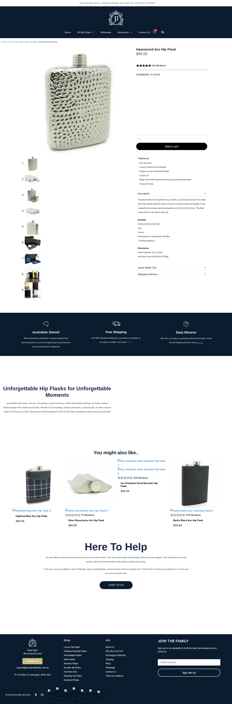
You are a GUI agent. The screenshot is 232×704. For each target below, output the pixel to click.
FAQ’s (108, 663)
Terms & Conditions (114, 675)
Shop (9, 42)
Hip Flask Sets (70, 671)
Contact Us (144, 32)
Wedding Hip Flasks (73, 675)
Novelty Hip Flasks (72, 667)
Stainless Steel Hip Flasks (75, 651)
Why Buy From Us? (114, 651)
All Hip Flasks (84, 32)
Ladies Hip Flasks (30, 42)
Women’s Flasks (71, 663)
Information (123, 32)
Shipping (110, 659)
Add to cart (171, 146)
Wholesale (106, 32)
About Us (110, 647)
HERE (129, 342)
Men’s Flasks (69, 659)
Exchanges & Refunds (116, 655)
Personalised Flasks (73, 655)
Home (68, 32)
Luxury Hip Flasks (72, 647)
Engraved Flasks (71, 680)
